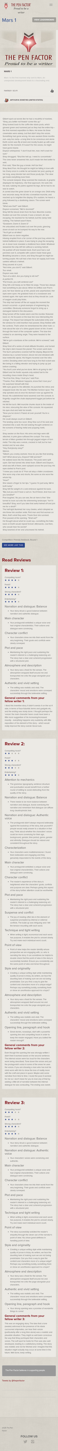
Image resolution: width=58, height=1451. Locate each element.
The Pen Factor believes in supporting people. (25, 1370)
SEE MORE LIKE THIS (13, 545)
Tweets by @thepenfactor (13, 1380)
